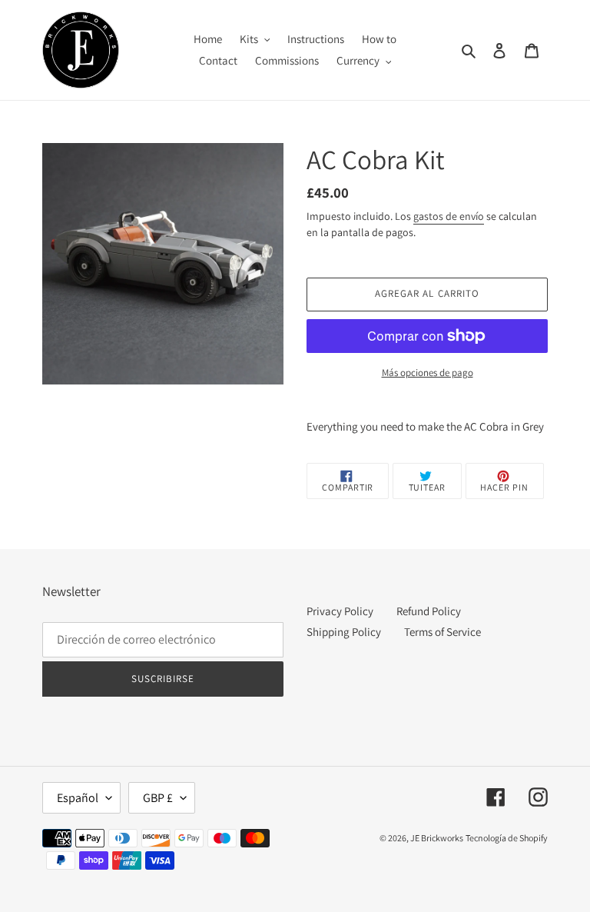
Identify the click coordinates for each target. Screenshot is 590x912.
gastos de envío (448, 216)
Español (77, 798)
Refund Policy (428, 611)
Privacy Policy (340, 611)
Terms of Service (442, 631)
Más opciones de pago (427, 372)
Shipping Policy (344, 631)
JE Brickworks (436, 838)
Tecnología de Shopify (507, 838)
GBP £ (158, 798)
